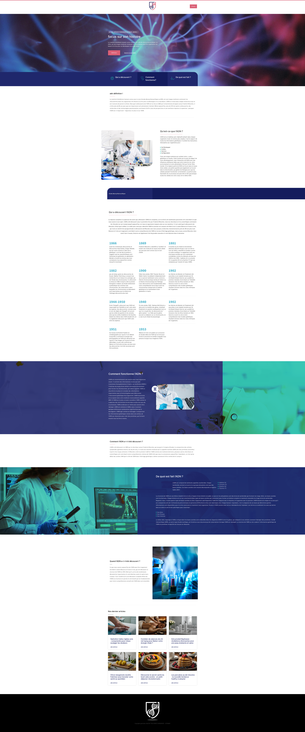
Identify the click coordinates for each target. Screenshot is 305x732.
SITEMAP (167, 723)
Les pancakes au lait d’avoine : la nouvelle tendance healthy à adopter (183, 677)
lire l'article (113, 647)
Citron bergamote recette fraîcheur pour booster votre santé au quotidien (121, 677)
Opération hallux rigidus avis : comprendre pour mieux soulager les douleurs (121, 641)
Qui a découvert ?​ (123, 77)
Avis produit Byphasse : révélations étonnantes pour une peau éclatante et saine (182, 641)
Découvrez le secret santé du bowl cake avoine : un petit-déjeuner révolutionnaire (152, 677)
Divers (193, 6)
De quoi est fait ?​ (183, 77)
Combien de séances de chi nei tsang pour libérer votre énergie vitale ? (152, 641)
